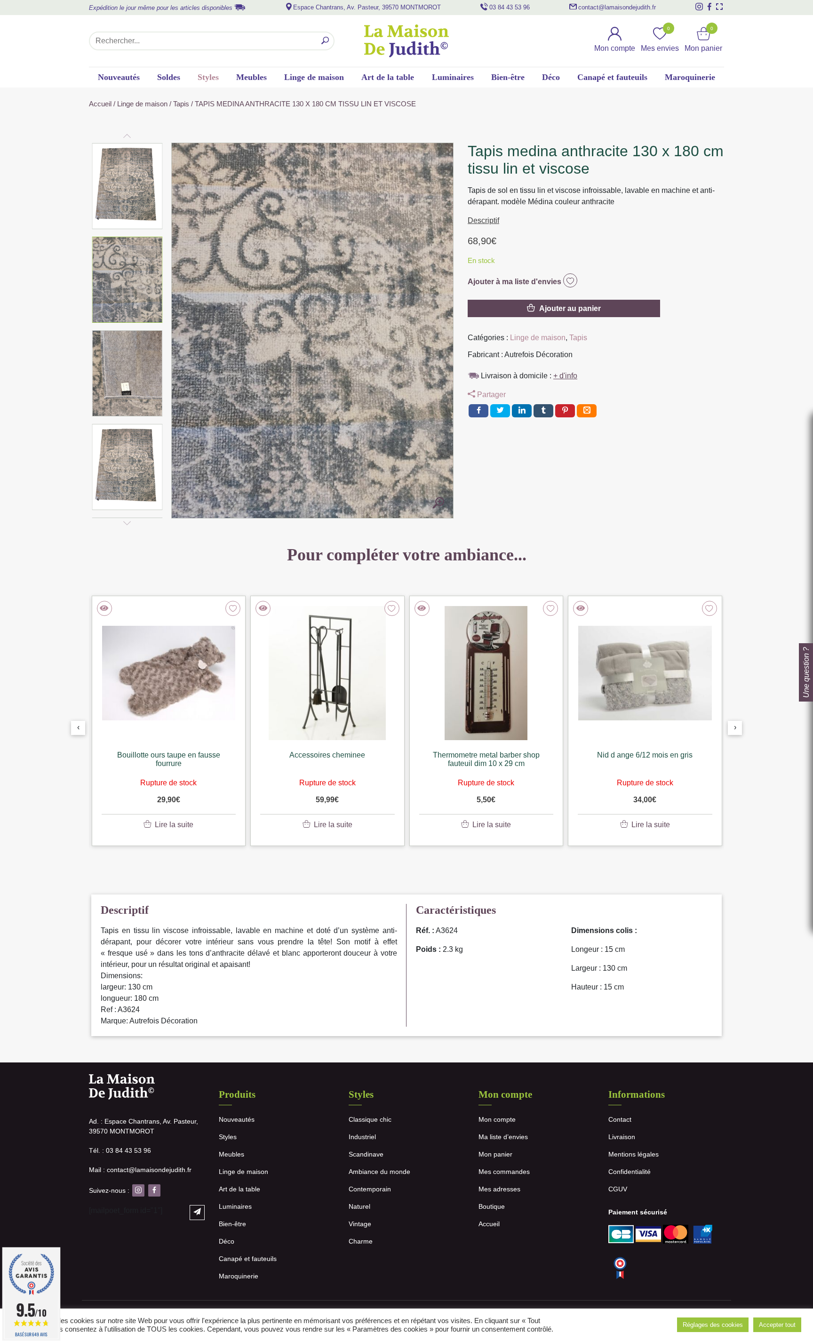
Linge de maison (314, 77)
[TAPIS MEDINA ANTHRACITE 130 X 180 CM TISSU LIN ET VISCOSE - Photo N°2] (438, 503)
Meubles (251, 77)
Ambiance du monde (379, 1171)
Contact (619, 1119)
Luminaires (453, 77)
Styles (208, 77)
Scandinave (366, 1154)
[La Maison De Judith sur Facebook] (709, 6)
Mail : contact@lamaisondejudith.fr (140, 1169)
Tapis (181, 104)
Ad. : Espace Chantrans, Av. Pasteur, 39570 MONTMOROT (143, 1126)
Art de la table (387, 77)
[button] (127, 186)
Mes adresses (499, 1189)
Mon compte (497, 1119)
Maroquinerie (690, 77)
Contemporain (370, 1189)
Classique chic (370, 1119)
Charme (361, 1241)
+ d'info (565, 376)
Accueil (100, 104)
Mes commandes (504, 1171)
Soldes (168, 77)
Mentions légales (633, 1154)
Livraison (621, 1137)
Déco (551, 77)
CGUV (617, 1189)
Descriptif (483, 220)
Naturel (359, 1206)
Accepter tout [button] (777, 1324)
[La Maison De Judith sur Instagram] (699, 6)
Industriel (362, 1137)
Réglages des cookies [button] (713, 1324)
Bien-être (508, 77)
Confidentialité (629, 1171)
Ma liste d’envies (503, 1137)
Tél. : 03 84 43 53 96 (120, 1150)
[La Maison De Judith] (406, 40)
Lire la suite (174, 825)
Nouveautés (119, 77)
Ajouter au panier (570, 308)
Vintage (360, 1224)
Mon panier (495, 1154)
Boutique (491, 1206)
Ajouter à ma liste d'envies (515, 282)
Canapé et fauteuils (612, 77)
